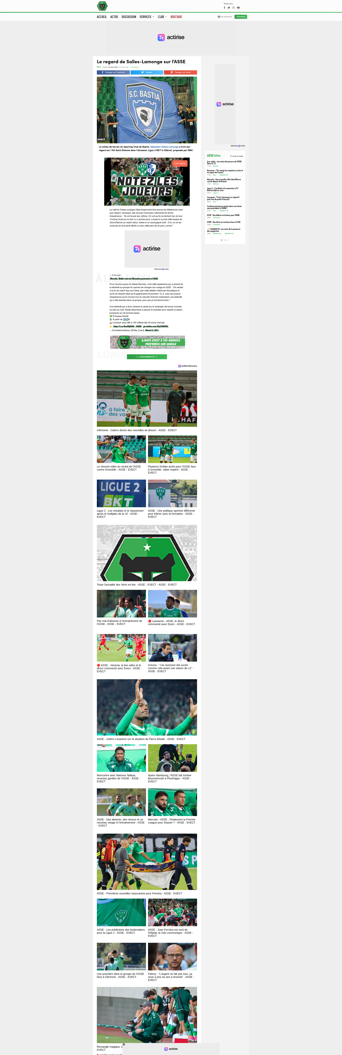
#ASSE (138, 326)
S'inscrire (241, 17)
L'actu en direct (236, 156)
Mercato (216, 184)
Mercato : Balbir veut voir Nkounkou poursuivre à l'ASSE (134, 278)
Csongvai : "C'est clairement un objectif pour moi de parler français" (223, 198)
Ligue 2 (215, 193)
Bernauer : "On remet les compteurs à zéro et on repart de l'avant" (225, 171)
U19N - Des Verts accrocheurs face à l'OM (223, 222)
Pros (99, 67)
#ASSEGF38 (224, 175)
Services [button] (147, 17)
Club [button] (163, 17)
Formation (216, 218)
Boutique (176, 17)
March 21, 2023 (151, 330)
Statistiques (217, 233)
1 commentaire (134, 67)
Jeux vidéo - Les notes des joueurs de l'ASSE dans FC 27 (224, 162)
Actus (114, 17)
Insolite (215, 166)
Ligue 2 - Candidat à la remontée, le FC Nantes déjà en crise (222, 189)
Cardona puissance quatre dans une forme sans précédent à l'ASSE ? (224, 207)
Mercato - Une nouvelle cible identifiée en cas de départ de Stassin (224, 180)
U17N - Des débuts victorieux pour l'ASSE (223, 215)
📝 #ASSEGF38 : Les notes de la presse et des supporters (223, 230)
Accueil (102, 17)
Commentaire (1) (147, 357)
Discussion (129, 17)
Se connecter (224, 16)
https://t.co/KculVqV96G (123, 326)
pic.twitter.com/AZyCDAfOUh (155, 326)
